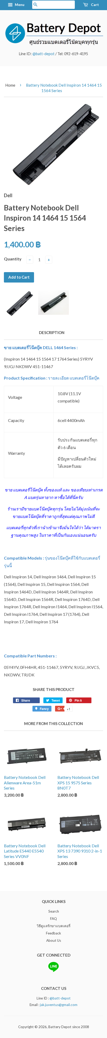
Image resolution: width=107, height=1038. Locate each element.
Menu (19, 4)
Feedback (53, 933)
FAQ (53, 919)
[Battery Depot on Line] (53, 971)
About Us (53, 940)
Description (51, 332)
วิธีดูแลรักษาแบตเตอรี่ (53, 926)
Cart (94, 4)
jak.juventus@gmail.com (58, 1005)
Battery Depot (59, 1027)
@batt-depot (43, 54)
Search (53, 911)
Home (10, 85)
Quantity (13, 258)
